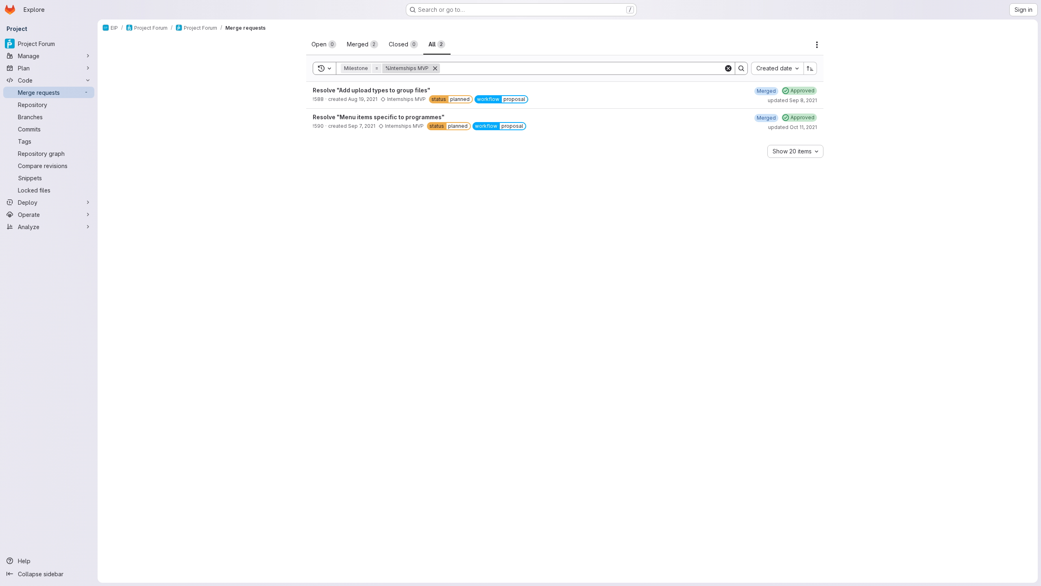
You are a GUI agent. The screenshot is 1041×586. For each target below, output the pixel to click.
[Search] (741, 68)
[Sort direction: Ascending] (810, 68)
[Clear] (728, 68)
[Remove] (435, 68)
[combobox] (777, 68)
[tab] (324, 44)
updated (792, 100)
